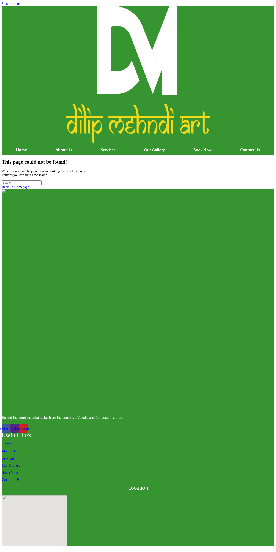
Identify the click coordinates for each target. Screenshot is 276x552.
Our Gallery (154, 149)
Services (108, 149)
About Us (64, 149)
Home (21, 149)
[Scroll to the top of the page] (3, 548)
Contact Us (250, 149)
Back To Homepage (15, 187)
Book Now (202, 149)
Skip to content (12, 3)
